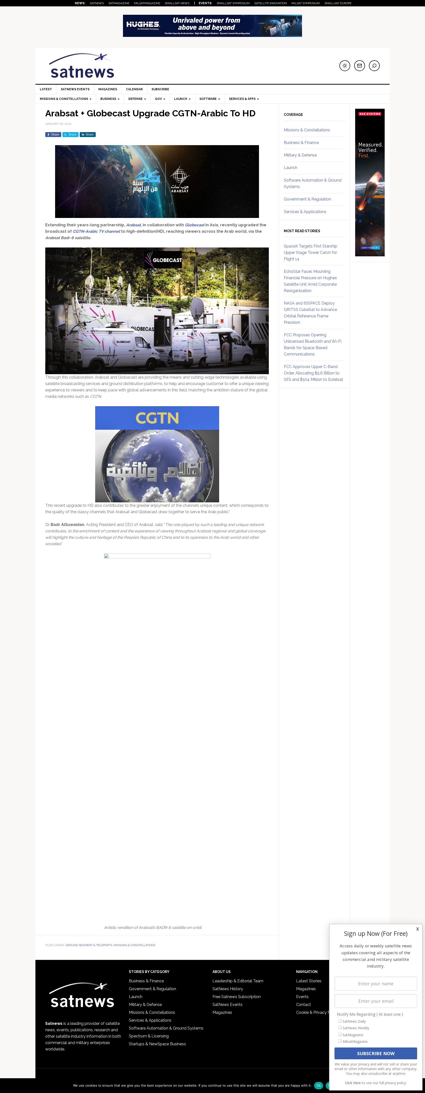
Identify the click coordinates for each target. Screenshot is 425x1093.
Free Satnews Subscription (236, 996)
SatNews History (227, 988)
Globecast (194, 225)
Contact (303, 1004)
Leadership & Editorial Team (237, 981)
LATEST (46, 89)
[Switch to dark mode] (344, 65)
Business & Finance (301, 142)
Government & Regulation (307, 199)
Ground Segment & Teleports (88, 945)
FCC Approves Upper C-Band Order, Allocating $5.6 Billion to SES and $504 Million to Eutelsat (313, 373)
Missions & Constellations (134, 945)
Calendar (134, 89)
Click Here (353, 1082)
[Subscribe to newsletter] (359, 65)
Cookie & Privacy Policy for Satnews (329, 1012)
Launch (290, 167)
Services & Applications (305, 211)
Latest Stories (308, 981)
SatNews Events (75, 89)
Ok (319, 1085)
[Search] (374, 65)
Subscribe (160, 89)
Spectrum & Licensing (149, 1036)
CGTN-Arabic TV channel (97, 231)
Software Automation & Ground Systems (166, 1028)
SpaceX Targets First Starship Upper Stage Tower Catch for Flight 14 (310, 252)
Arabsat (133, 225)
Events (302, 996)
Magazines (107, 89)
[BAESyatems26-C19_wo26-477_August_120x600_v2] (370, 254)
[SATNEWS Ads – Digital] (212, 34)
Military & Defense (300, 155)
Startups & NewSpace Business (157, 1044)
